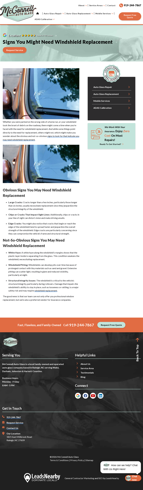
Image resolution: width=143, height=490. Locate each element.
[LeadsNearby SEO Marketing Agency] (42, 478)
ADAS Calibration (43, 19)
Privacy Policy (77, 460)
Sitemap (89, 460)
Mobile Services (103, 13)
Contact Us (12, 428)
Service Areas (96, 5)
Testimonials (87, 372)
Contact (111, 5)
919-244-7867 (81, 325)
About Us (85, 364)
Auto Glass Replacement (78, 13)
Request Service (15, 422)
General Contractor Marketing (79, 478)
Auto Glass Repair (53, 13)
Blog (83, 377)
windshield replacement (45, 290)
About (81, 5)
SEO (100, 478)
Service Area (87, 368)
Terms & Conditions (59, 460)
